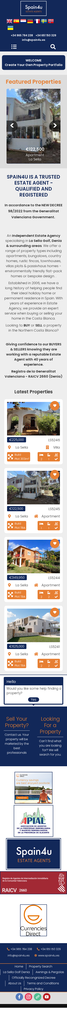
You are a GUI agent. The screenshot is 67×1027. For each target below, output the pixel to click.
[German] (30, 21)
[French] (37, 21)
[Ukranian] (10, 28)
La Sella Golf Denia (16, 972)
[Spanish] (16, 21)
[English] (9, 21)
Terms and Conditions (43, 983)
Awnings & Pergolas (50, 972)
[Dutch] (23, 21)
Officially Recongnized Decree (33, 978)
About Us (14, 983)
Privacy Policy (33, 989)
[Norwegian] (51, 21)
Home (19, 966)
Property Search (40, 966)
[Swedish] (44, 21)
